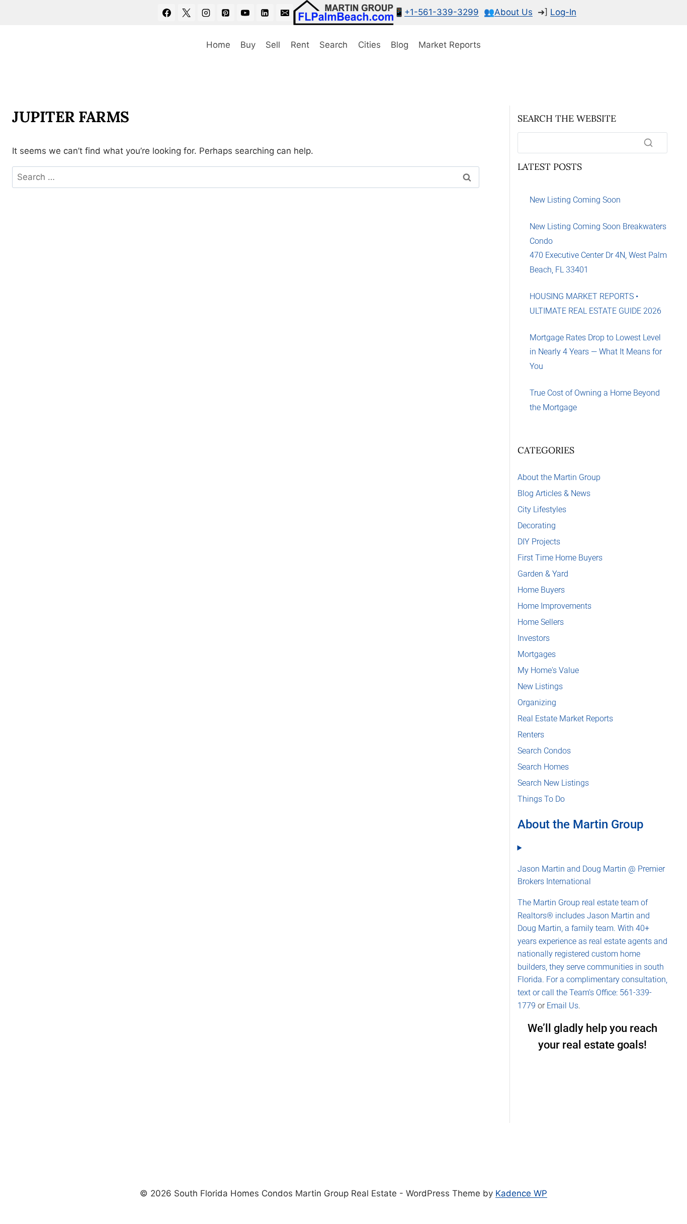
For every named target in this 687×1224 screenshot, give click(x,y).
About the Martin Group (559, 477)
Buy (247, 45)
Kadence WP (521, 1193)
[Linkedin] (265, 12)
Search (333, 45)
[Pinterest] (225, 12)
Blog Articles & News (554, 493)
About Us (513, 12)
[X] (186, 12)
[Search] (648, 142)
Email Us (562, 1005)
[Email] (284, 12)
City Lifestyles (542, 509)
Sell (273, 45)
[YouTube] (245, 12)
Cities (369, 45)
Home (218, 45)
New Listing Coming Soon (575, 200)
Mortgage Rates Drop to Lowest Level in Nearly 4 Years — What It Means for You (596, 352)
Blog (399, 45)
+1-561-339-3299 (441, 12)
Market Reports (449, 45)
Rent (300, 45)
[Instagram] (206, 12)
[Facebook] (166, 12)
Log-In (563, 12)
